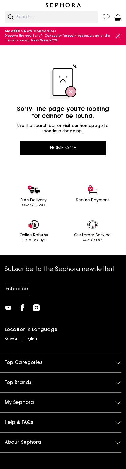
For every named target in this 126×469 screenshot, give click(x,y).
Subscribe (17, 289)
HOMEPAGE (63, 148)
